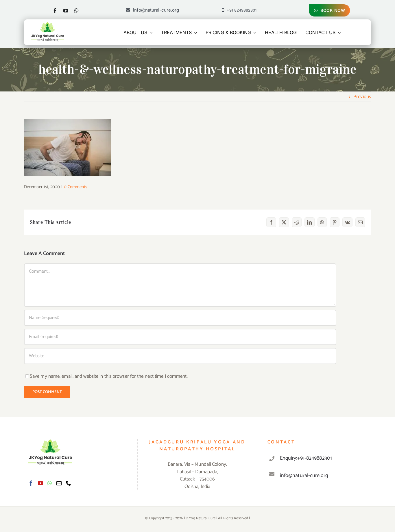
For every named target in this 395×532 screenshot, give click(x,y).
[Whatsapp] (49, 483)
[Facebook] (31, 483)
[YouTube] (40, 483)
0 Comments (75, 186)
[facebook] (55, 10)
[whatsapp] (76, 10)
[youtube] (65, 10)
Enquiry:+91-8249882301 (306, 458)
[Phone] (68, 483)
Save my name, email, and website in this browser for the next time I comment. (109, 376)
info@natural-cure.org (304, 475)
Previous (362, 97)
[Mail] (59, 483)
